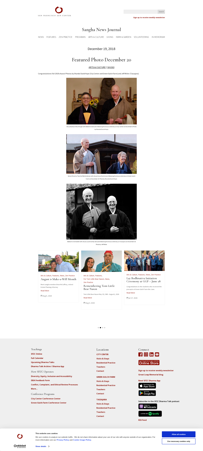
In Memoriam (158, 37)
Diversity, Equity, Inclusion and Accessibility (51, 376)
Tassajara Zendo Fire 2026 (72, 279)
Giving (110, 37)
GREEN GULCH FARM (105, 377)
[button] (98, 327)
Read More (61, 288)
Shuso (110, 67)
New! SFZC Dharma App (149, 380)
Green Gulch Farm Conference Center (48, 402)
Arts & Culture (96, 37)
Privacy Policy (63, 440)
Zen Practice (65, 37)
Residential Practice (105, 362)
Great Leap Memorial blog (150, 374)
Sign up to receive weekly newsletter (149, 17)
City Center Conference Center (46, 398)
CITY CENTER (102, 354)
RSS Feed (142, 420)
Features (51, 37)
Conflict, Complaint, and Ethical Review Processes (54, 384)
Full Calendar (37, 358)
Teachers (100, 367)
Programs (80, 37)
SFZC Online (36, 354)
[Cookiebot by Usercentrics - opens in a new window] (20, 446)
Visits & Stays (102, 358)
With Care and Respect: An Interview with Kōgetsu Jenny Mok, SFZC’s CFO (161, 282)
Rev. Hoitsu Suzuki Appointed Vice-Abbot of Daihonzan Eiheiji (115, 282)
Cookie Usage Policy (82, 440)
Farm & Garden (123, 37)
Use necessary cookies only (178, 441)
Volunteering (141, 37)
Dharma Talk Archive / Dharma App (47, 366)
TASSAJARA (101, 399)
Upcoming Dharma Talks (42, 362)
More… (34, 388)
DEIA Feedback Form (40, 380)
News (41, 37)
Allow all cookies (179, 434)
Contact (100, 371)
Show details (40, 446)
